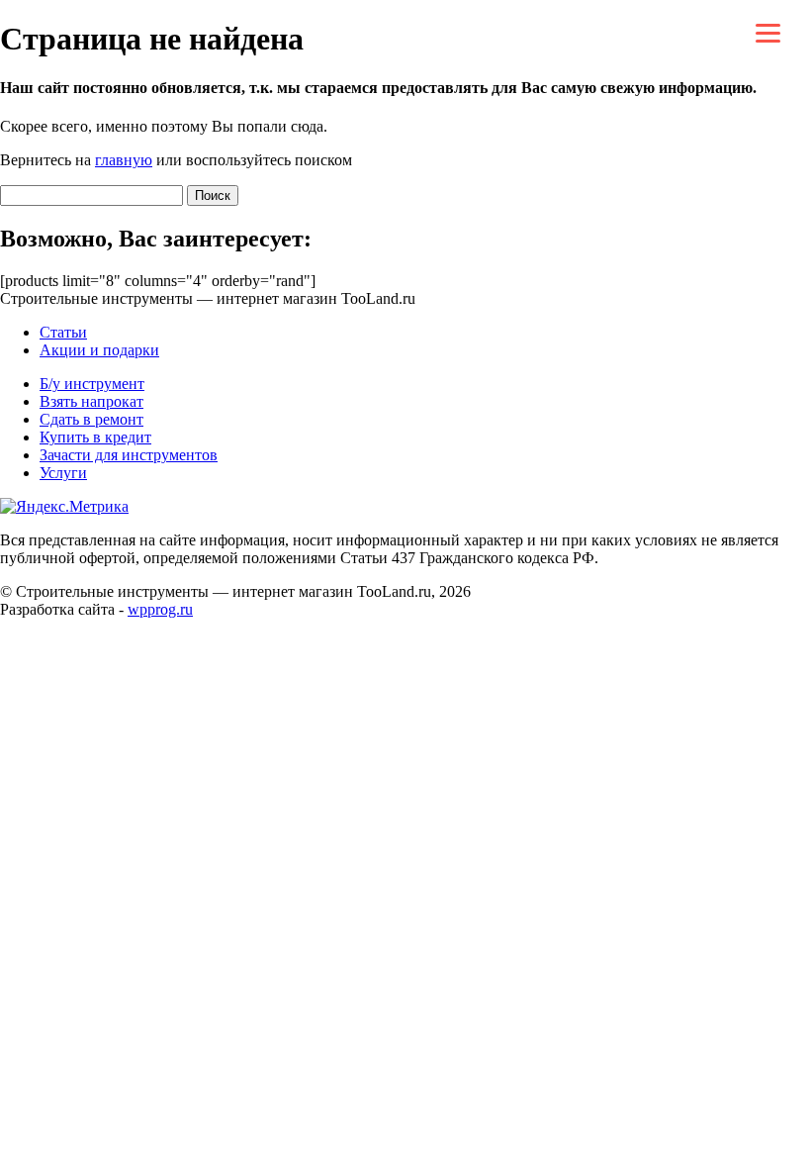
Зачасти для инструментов (129, 454)
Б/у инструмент (92, 383)
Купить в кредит (95, 437)
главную (123, 159)
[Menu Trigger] (768, 32)
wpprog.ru (160, 609)
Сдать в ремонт (91, 419)
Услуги (63, 472)
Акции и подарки (99, 349)
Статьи (63, 332)
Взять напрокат (91, 401)
